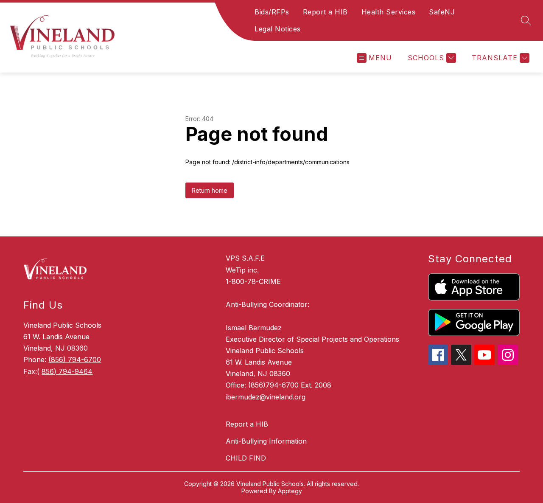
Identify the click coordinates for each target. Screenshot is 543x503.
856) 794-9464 (67, 371)
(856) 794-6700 (74, 359)
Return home (209, 190)
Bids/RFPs (272, 12)
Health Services (388, 12)
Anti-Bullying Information (266, 441)
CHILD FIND (246, 458)
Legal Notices (278, 29)
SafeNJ (442, 12)
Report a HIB (325, 12)
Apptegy (290, 491)
